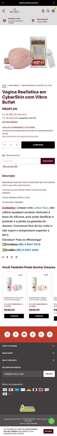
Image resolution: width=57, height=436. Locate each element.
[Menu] (4, 11)
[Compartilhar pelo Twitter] (12, 257)
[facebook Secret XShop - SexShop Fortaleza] (16, 334)
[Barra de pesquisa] (48, 11)
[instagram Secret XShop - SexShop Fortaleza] (7, 334)
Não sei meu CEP (10, 166)
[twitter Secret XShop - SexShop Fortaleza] (41, 334)
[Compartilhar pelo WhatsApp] (3, 257)
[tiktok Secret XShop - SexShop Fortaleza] (33, 334)
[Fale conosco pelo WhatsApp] (51, 421)
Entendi (48, 431)
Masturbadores (14, 85)
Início (4, 85)
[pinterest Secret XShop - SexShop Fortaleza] (50, 334)
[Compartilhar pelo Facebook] (7, 257)
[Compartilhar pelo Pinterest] (16, 257)
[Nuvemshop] (28, 423)
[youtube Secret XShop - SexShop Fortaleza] (24, 334)
